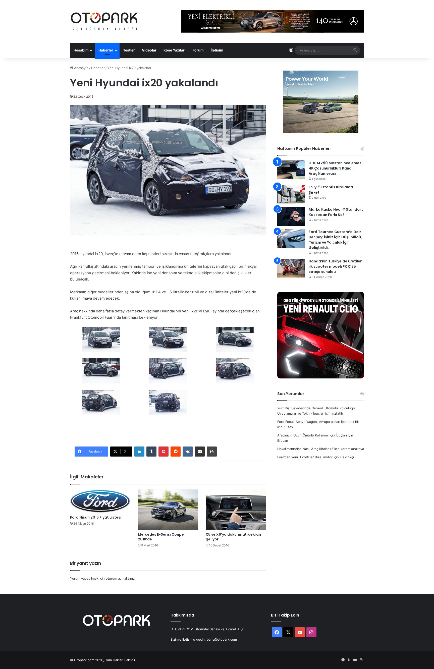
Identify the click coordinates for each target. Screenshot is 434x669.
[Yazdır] (212, 452)
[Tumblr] (151, 452)
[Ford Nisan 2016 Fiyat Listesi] (100, 501)
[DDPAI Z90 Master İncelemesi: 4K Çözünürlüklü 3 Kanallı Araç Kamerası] (291, 169)
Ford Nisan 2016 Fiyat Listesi (95, 517)
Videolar (149, 50)
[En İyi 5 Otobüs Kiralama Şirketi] (291, 194)
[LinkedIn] (139, 452)
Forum (198, 50)
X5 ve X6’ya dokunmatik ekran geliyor (233, 537)
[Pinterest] (163, 452)
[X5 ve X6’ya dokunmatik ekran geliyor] (236, 509)
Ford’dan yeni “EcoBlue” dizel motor (305, 457)
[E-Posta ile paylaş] (200, 452)
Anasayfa (80, 68)
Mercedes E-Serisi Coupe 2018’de (161, 537)
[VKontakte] (188, 452)
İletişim (217, 50)
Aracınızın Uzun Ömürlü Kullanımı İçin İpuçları (312, 435)
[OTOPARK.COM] (104, 21)
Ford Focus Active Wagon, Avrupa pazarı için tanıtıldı (318, 422)
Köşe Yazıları (175, 50)
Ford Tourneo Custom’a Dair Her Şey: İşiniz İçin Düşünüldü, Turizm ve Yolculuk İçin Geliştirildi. (335, 239)
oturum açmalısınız (120, 578)
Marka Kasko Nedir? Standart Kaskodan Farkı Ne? (336, 212)
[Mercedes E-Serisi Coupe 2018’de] (168, 509)
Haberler (105, 50)
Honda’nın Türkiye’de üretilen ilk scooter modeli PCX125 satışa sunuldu (335, 266)
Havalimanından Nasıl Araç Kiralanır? (305, 449)
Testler (129, 50)
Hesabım (81, 50)
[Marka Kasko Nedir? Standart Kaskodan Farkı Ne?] (291, 216)
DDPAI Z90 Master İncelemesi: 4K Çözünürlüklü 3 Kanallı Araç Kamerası (336, 168)
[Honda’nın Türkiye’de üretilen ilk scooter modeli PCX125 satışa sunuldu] (291, 268)
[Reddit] (176, 452)
